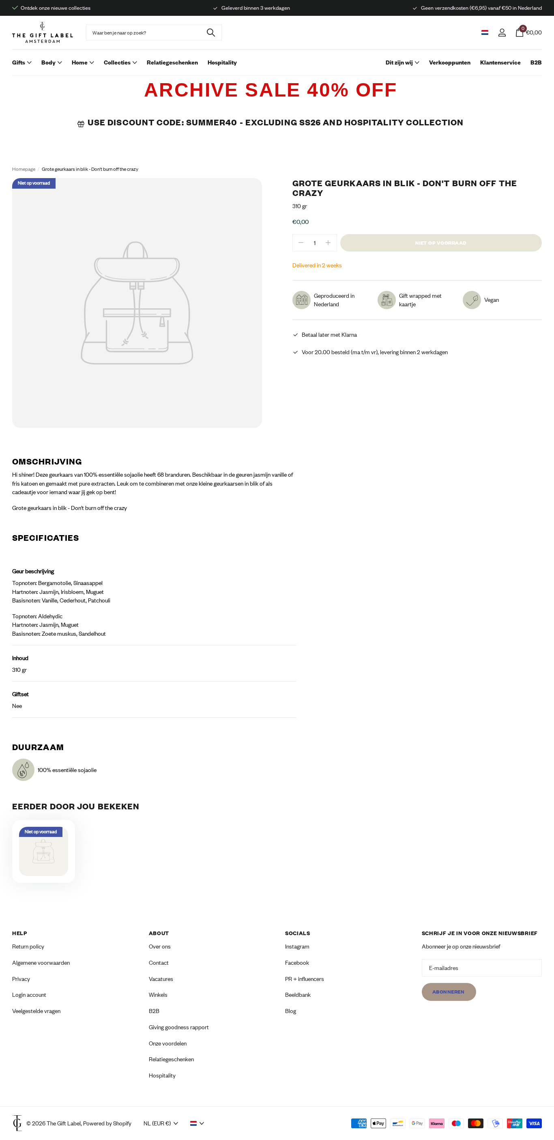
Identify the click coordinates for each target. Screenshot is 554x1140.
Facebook (297, 962)
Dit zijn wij (399, 62)
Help (19, 933)
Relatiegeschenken (172, 62)
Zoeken (211, 32)
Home (80, 62)
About (159, 933)
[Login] (502, 33)
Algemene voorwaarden (41, 962)
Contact (159, 962)
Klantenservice (500, 62)
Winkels (158, 994)
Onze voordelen (168, 1043)
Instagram (297, 946)
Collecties (117, 62)
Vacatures (161, 978)
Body (48, 62)
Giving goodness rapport (179, 1026)
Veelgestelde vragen (36, 1011)
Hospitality (222, 62)
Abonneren (449, 991)
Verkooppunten (449, 62)
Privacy (21, 978)
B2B (536, 62)
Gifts (18, 62)
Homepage (23, 169)
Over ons (160, 946)
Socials (297, 933)
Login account (29, 994)
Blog (290, 1011)
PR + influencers (304, 978)
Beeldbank (298, 994)
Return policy (28, 946)
